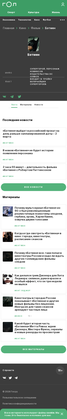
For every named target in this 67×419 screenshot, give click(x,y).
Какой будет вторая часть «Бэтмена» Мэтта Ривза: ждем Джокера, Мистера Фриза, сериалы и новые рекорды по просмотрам (39, 328)
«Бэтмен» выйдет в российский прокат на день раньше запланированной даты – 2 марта (31, 133)
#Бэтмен (8, 143)
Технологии (24, 20)
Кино (37, 20)
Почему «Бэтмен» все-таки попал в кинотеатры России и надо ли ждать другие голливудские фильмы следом (39, 257)
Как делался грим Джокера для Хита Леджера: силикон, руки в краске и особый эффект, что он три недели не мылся (39, 280)
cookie (50, 413)
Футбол (47, 20)
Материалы (26, 105)
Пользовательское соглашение (19, 398)
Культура (33, 12)
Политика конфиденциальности (19, 404)
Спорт (11, 12)
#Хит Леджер (22, 290)
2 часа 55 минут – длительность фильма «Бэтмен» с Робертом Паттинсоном (30, 168)
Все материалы (33, 349)
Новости (38, 105)
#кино (18, 316)
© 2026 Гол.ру (10, 392)
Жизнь (56, 12)
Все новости (33, 187)
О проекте (8, 370)
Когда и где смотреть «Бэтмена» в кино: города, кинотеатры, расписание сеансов (38, 236)
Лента (14, 105)
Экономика (9, 20)
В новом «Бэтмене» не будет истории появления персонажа (28, 152)
